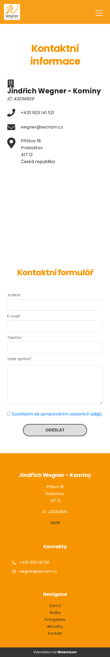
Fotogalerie (55, 619)
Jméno (13, 295)
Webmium (67, 652)
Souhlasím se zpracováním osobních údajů (57, 414)
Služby (55, 612)
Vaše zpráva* (19, 358)
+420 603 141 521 (37, 113)
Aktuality (55, 626)
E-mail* (14, 316)
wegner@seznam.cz (42, 127)
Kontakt (55, 633)
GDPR (55, 523)
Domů (55, 605)
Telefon (14, 337)
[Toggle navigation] (99, 12)
